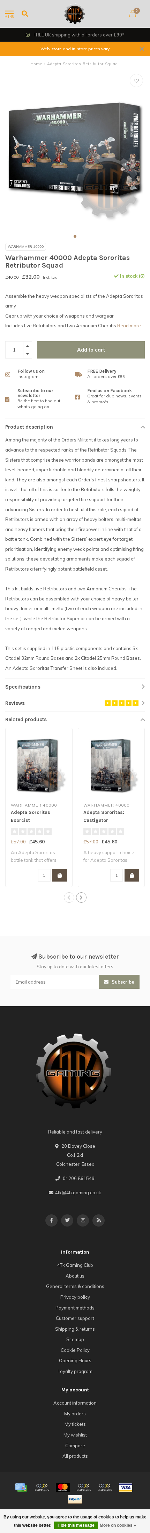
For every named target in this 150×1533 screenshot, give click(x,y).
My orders (75, 1413)
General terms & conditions (75, 1286)
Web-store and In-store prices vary (75, 48)
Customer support (75, 1318)
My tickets (75, 1424)
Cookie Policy (75, 1350)
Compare (75, 1445)
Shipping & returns (75, 1329)
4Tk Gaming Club (75, 1265)
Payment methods (75, 1308)
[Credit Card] (21, 1487)
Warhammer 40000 (26, 246)
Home (36, 63)
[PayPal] (83, 1487)
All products (75, 1456)
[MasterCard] (63, 1487)
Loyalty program (75, 1371)
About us (75, 1276)
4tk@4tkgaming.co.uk (78, 1192)
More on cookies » (118, 1525)
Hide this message (76, 1525)
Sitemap (75, 1339)
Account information (75, 1403)
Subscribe (122, 982)
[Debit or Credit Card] (42, 1487)
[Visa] (125, 1487)
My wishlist (75, 1435)
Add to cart (91, 350)
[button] (75, 236)
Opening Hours (75, 1360)
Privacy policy (75, 1297)
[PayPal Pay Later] (104, 1487)
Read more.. (130, 325)
